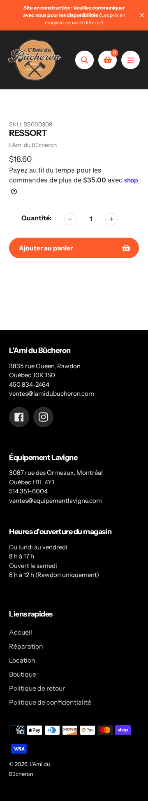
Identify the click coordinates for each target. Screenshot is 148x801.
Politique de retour (37, 688)
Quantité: (36, 218)
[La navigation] (130, 60)
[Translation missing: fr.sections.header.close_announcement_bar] (142, 15)
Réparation (26, 646)
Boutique (22, 674)
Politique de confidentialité (50, 702)
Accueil (20, 632)
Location (22, 660)
